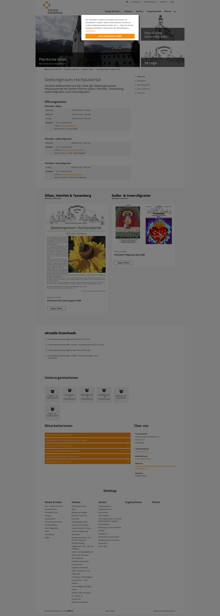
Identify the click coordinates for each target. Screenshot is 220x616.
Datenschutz (90, 31)
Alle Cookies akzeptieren (110, 36)
